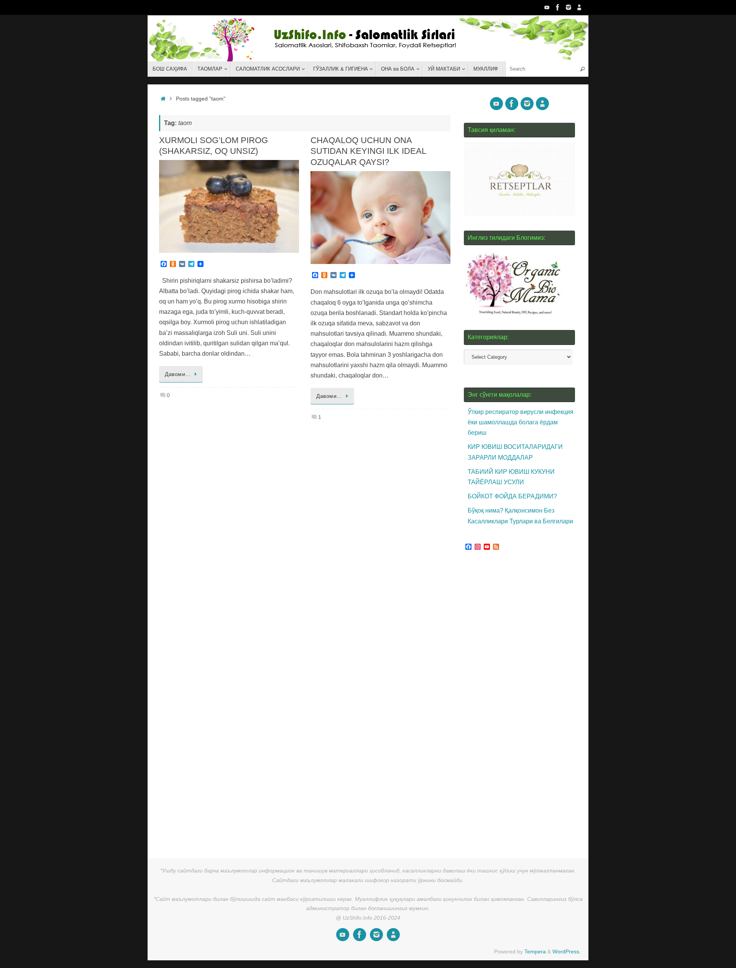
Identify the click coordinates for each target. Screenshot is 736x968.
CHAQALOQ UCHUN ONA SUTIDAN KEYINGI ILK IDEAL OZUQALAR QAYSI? (368, 151)
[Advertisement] (521, 702)
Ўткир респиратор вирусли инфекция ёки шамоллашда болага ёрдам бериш (520, 422)
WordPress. (566, 951)
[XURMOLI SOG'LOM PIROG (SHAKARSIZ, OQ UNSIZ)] (229, 206)
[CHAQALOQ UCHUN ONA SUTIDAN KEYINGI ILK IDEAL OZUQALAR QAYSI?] (380, 217)
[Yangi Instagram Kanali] (568, 7)
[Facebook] (557, 7)
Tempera (535, 951)
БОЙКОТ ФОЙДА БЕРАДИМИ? (512, 496)
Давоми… (178, 374)
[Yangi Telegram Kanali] (579, 7)
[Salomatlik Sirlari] (547, 7)
